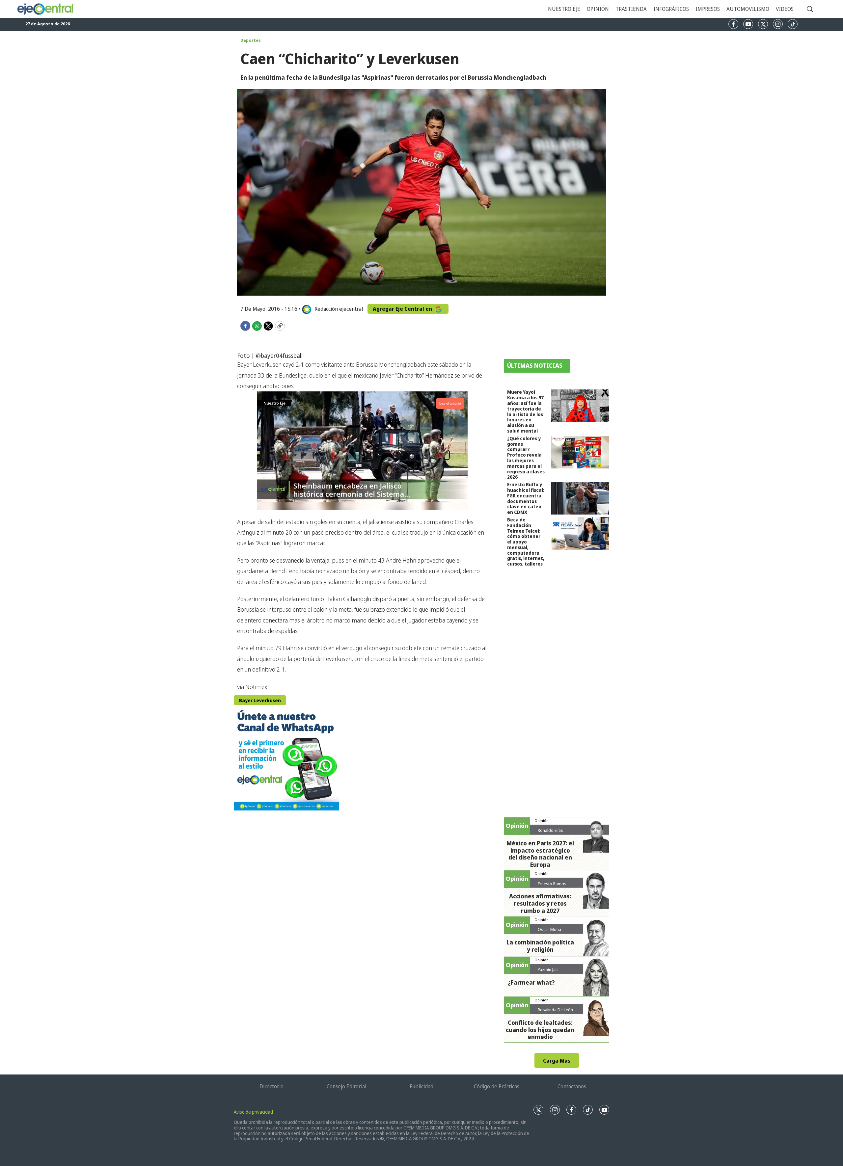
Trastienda (631, 9)
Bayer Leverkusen (260, 700)
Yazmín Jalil (548, 969)
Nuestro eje (564, 9)
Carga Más (556, 1060)
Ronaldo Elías (550, 830)
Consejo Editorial (346, 1086)
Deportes (250, 40)
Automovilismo (747, 9)
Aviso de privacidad (253, 1112)
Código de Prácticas (496, 1086)
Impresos (707, 9)
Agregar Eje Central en (403, 308)
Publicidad (421, 1086)
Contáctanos (571, 1086)
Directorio (271, 1086)
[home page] (45, 9)
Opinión (598, 9)
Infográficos (671, 9)
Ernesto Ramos (552, 884)
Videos (785, 9)
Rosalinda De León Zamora (555, 1012)
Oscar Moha (549, 929)
